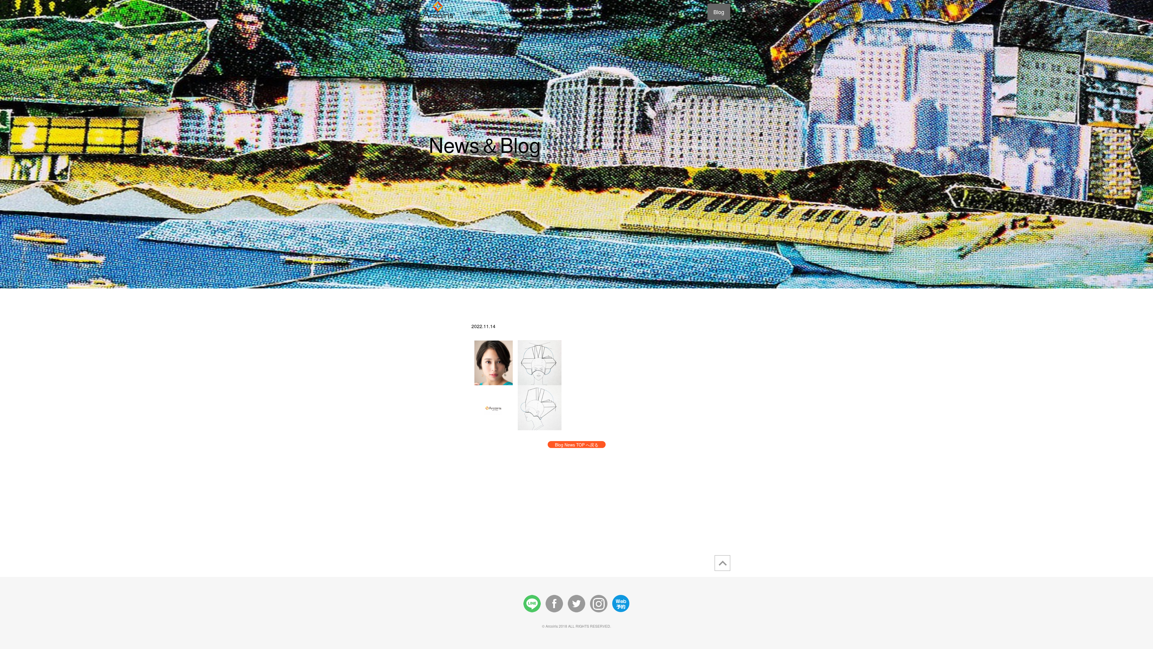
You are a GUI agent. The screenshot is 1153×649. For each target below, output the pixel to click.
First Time (614, 12)
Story (558, 12)
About (506, 12)
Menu (532, 12)
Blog (718, 12)
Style (583, 12)
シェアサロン (654, 12)
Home (479, 12)
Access (692, 12)
